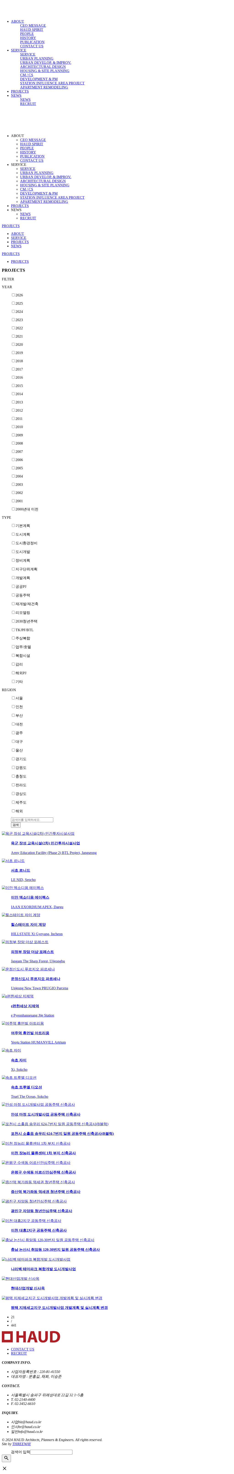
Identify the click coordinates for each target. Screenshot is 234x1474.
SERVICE (18, 50)
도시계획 (23, 534)
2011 (19, 419)
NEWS (16, 95)
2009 (19, 435)
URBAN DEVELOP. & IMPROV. (45, 62)
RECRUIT (28, 104)
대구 (19, 742)
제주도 (21, 802)
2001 (19, 501)
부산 (19, 715)
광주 (19, 733)
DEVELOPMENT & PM (39, 79)
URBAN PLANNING (36, 58)
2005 (19, 468)
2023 (19, 320)
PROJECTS (20, 91)
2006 (19, 460)
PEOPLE (27, 34)
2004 (19, 476)
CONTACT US (31, 46)
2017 (19, 369)
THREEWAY (21, 1444)
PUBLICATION (32, 42)
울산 (19, 750)
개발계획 (23, 578)
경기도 (21, 759)
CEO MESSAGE (33, 25)
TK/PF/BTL (25, 630)
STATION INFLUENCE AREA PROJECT (52, 83)
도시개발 (23, 552)
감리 (19, 664)
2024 (19, 312)
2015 (19, 386)
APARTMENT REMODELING (44, 87)
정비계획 (23, 560)
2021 (19, 336)
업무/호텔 (23, 647)
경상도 (21, 794)
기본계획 (23, 526)
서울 (19, 698)
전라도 (21, 785)
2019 (19, 353)
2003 (19, 484)
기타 (19, 682)
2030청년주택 (26, 621)
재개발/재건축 (27, 604)
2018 (19, 361)
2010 (19, 427)
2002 (19, 493)
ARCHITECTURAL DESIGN (43, 67)
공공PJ (21, 586)
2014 (19, 394)
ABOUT (17, 21)
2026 (19, 295)
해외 (19, 811)
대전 (19, 724)
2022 (19, 328)
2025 (19, 303)
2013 (19, 402)
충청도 (21, 776)
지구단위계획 (26, 569)
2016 (19, 377)
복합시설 (23, 656)
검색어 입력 (20, 1452)
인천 (19, 707)
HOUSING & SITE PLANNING (44, 71)
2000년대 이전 (27, 509)
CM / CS (26, 75)
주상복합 (23, 638)
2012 (19, 410)
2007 (19, 452)
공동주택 (23, 595)
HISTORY (28, 38)
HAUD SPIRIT (31, 30)
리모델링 (23, 613)
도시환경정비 (26, 543)
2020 (19, 344)
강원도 (21, 768)
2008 (19, 443)
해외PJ (21, 673)
